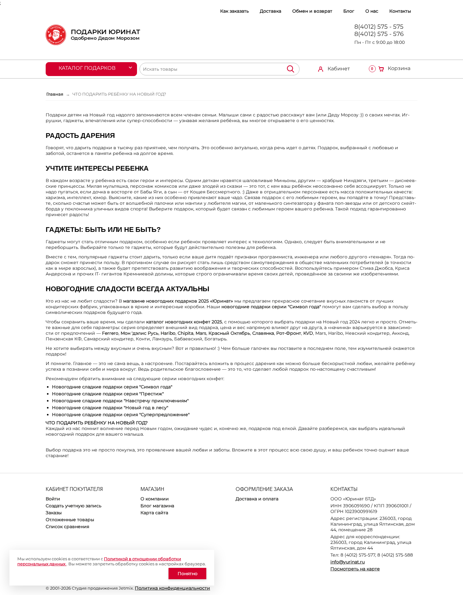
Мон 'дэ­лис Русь (139, 333)
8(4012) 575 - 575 (378, 26)
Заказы (54, 512)
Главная (54, 94)
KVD (308, 333)
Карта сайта (154, 512)
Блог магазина (157, 506)
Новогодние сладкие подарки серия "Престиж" (108, 394)
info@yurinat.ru (347, 562)
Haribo (168, 333)
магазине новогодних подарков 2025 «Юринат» (178, 301)
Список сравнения (67, 526)
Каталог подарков (87, 68)
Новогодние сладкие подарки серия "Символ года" (112, 387)
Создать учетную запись (73, 506)
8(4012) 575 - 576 (379, 34)
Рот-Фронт (288, 333)
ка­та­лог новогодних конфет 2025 (184, 322)
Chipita (185, 333)
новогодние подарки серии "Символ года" (271, 306)
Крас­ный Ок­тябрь (229, 333)
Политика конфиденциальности (172, 588)
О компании (154, 499)
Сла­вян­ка (263, 333)
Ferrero (110, 333)
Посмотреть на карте (355, 569)
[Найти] (290, 69)
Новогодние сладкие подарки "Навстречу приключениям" (120, 401)
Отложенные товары (70, 519)
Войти (53, 499)
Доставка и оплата (257, 499)
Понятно (187, 573)
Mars (201, 333)
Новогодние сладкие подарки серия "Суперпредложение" (121, 414)
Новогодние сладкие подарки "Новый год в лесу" (110, 407)
